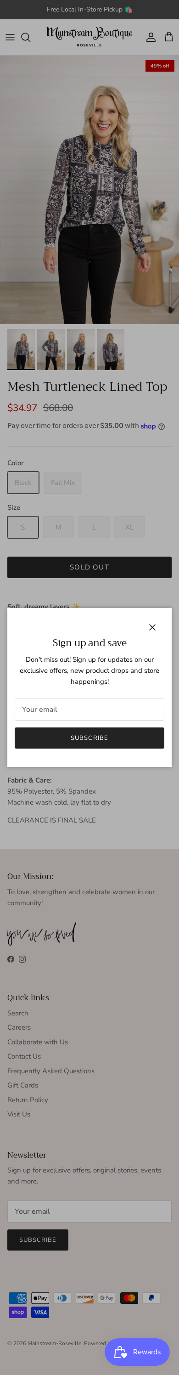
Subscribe (89, 738)
